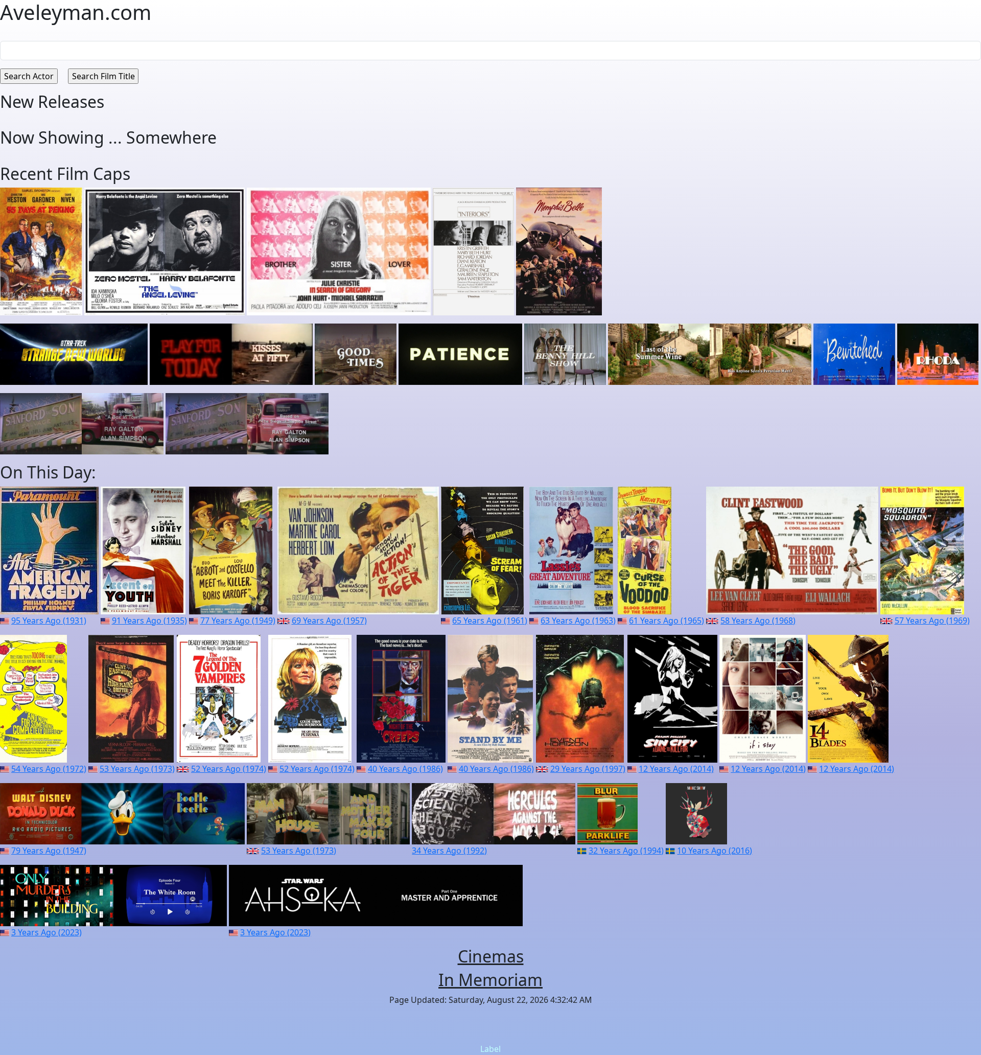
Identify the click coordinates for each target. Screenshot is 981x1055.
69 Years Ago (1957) (329, 620)
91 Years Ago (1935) (149, 620)
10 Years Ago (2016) (714, 850)
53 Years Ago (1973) (137, 768)
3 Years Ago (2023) (46, 932)
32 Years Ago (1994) (626, 850)
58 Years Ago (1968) (758, 620)
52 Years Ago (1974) (228, 768)
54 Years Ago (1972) (48, 768)
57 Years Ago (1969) (932, 620)
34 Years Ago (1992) (449, 850)
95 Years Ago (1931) (48, 620)
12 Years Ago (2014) (676, 768)
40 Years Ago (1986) (405, 768)
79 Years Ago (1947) (48, 850)
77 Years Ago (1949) (237, 620)
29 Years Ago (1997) (587, 768)
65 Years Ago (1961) (489, 620)
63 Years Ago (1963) (578, 620)
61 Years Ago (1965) (666, 620)
